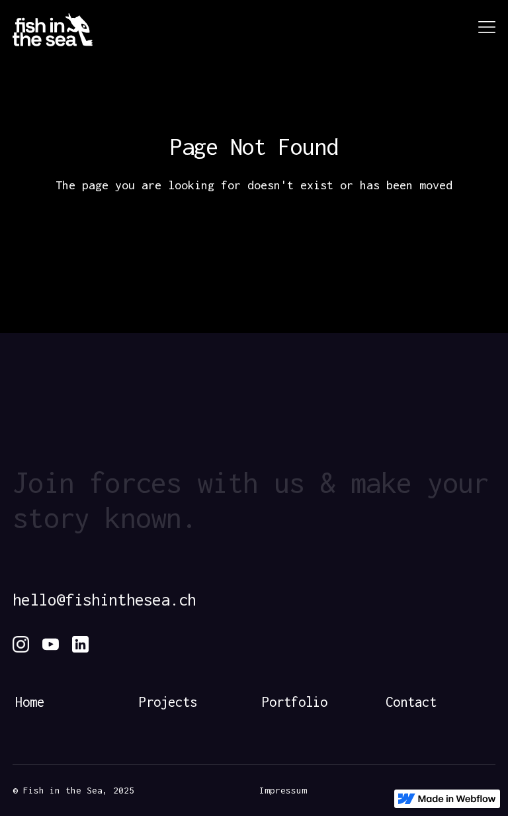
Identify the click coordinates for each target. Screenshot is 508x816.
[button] (482, 30)
